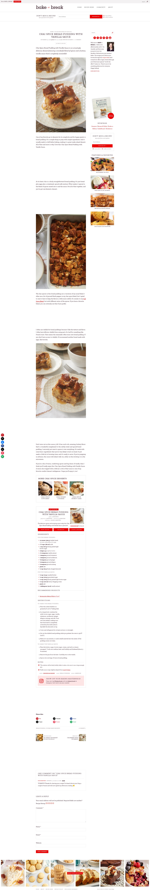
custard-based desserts (53, 728)
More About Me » (95, 71)
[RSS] (94, 37)
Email (38, 835)
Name (38, 827)
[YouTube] (110, 37)
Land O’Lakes (66, 670)
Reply (63, 780)
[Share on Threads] (2, 438)
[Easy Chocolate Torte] (112, 873)
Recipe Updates (108, 15)
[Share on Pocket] (2, 453)
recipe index (105, 57)
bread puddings (40, 728)
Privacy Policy (59, 889)
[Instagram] (107, 37)
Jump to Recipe (61, 43)
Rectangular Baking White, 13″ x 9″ (49, 596)
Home (79, 7)
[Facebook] (97, 37)
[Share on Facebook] (2, 445)
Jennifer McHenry (67, 39)
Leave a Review (76, 529)
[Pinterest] (103, 37)
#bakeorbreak (71, 681)
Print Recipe (45, 529)
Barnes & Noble (102, 126)
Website (38, 843)
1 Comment (78, 39)
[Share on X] (2, 449)
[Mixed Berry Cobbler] (137, 873)
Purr (113, 889)
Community (101, 7)
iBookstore (109, 128)
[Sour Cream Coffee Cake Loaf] (87, 873)
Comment (40, 808)
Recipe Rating (40, 803)
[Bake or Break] (49, 8)
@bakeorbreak (58, 681)
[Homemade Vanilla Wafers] (38, 873)
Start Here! (17, 1)
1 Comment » (82, 728)
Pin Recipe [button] (61, 529)
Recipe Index (89, 7)
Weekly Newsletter (109, 17)
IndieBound (101, 128)
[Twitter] (100, 37)
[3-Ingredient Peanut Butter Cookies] (62, 873)
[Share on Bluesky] (2, 442)
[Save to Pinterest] (2, 435)
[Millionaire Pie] (13, 873)
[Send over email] (2, 456)
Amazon (93, 126)
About (110, 7)
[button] (108, 15)
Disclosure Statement (71, 889)
